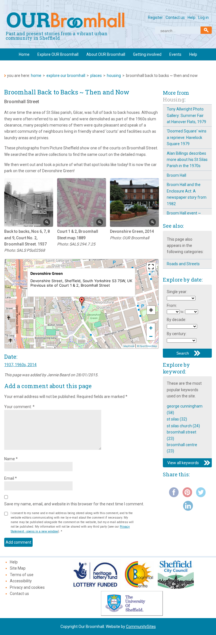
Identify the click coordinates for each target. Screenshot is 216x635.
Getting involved (147, 54)
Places (96, 75)
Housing (114, 75)
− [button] (151, 336)
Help (191, 17)
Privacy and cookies (27, 587)
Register (155, 17)
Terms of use (21, 574)
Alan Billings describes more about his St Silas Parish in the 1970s (187, 159)
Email (10, 478)
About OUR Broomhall (105, 54)
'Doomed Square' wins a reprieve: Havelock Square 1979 (186, 137)
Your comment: (19, 406)
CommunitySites (141, 626)
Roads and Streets (183, 264)
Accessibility (21, 581)
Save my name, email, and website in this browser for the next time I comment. (74, 504)
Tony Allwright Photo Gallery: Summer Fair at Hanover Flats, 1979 (186, 115)
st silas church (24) (183, 426)
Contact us (175, 17)
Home (24, 54)
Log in (203, 17)
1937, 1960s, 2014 (20, 364)
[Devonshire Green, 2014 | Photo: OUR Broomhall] (134, 202)
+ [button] (151, 327)
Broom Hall (176, 175)
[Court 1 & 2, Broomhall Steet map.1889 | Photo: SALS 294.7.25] (81, 202)
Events (175, 54)
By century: (176, 333)
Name (11, 459)
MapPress (128, 346)
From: (172, 305)
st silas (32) (177, 419)
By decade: (176, 319)
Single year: (177, 291)
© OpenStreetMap (147, 346)
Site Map (18, 568)
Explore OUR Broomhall (57, 54)
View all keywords (183, 463)
